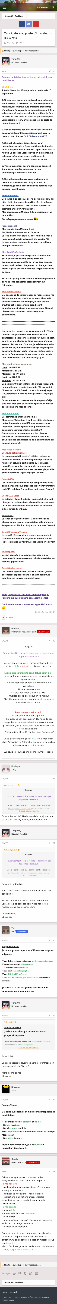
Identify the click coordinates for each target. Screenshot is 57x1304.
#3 (54, 778)
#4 (54, 843)
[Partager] (50, 71)
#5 (54, 940)
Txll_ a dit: (8, 1022)
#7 (54, 1099)
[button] (4, 7)
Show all (9, 617)
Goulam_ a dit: (10, 785)
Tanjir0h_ (10, 42)
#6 (54, 1015)
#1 (54, 71)
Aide (5, 1292)
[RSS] (20, 1291)
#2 (54, 641)
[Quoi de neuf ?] (53, 7)
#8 (54, 1171)
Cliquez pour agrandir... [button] (29, 811)
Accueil (13, 1292)
